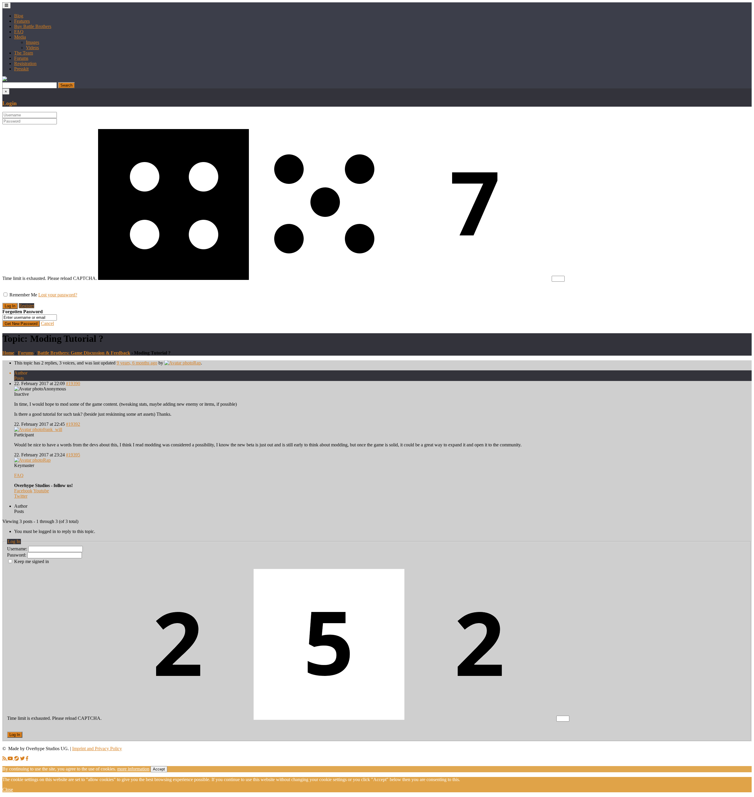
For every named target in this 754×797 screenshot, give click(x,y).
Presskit (21, 68)
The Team (23, 52)
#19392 (73, 424)
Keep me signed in (31, 561)
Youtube (41, 490)
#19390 (73, 383)
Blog (18, 15)
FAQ (19, 31)
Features (22, 21)
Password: (17, 554)
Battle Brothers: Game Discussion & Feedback (83, 352)
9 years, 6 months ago (137, 362)
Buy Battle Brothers (32, 26)
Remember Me (23, 294)
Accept (159, 769)
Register (26, 305)
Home (8, 352)
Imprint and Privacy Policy (97, 748)
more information (133, 768)
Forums (21, 58)
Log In (14, 734)
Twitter (20, 496)
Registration (25, 63)
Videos (32, 47)
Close (7, 789)
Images (32, 42)
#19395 (73, 454)
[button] (4, 79)
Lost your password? (57, 294)
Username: (17, 548)
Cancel (47, 323)
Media (20, 36)
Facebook (23, 490)
